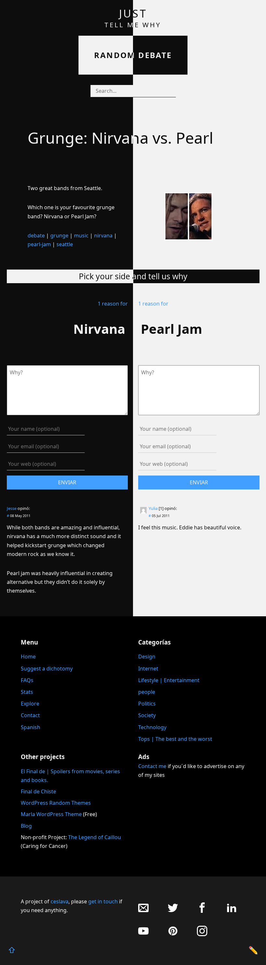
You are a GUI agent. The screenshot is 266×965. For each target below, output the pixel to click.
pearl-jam (39, 244)
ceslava (59, 901)
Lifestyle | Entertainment (169, 680)
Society (147, 715)
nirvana (103, 235)
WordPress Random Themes (56, 802)
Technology (152, 727)
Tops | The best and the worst (175, 738)
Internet (148, 668)
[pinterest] (173, 934)
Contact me (152, 766)
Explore (30, 703)
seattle (64, 244)
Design (146, 656)
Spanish (30, 727)
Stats (27, 691)
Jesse (12, 508)
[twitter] (173, 911)
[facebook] (202, 911)
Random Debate (133, 55)
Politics (147, 703)
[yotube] (143, 934)
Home (28, 656)
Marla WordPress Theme (51, 814)
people (146, 691)
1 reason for (113, 303)
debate (36, 235)
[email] (143, 911)
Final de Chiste (38, 791)
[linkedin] (231, 911)
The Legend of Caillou (94, 837)
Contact (30, 715)
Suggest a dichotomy (47, 668)
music (81, 235)
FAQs (27, 680)
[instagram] (202, 934)
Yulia (153, 508)
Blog (26, 825)
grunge (59, 235)
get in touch (103, 901)
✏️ (253, 950)
